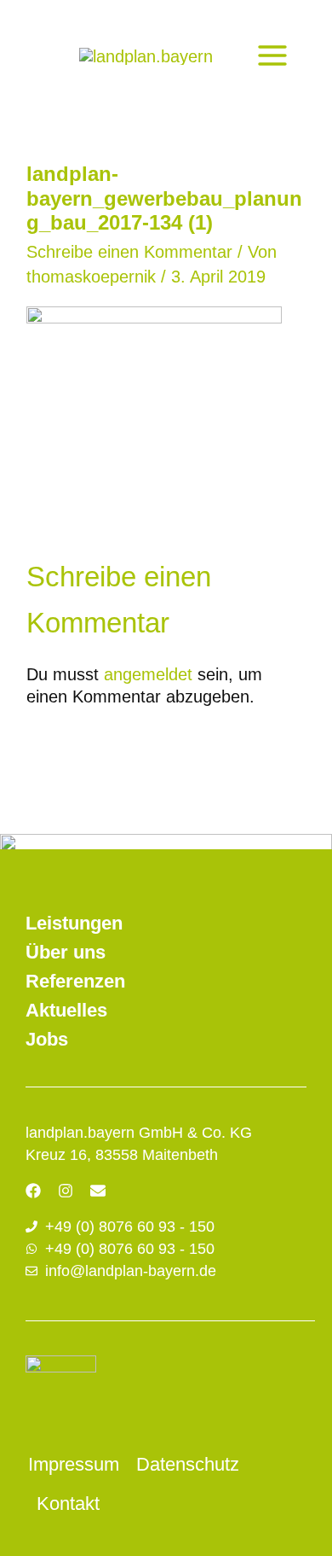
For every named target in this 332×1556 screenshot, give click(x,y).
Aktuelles (66, 1010)
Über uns (66, 952)
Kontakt (68, 1503)
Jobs (47, 1039)
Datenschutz (187, 1464)
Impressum (73, 1464)
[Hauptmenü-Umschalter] (272, 55)
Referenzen (75, 981)
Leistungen (74, 923)
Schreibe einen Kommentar (129, 251)
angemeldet (148, 674)
